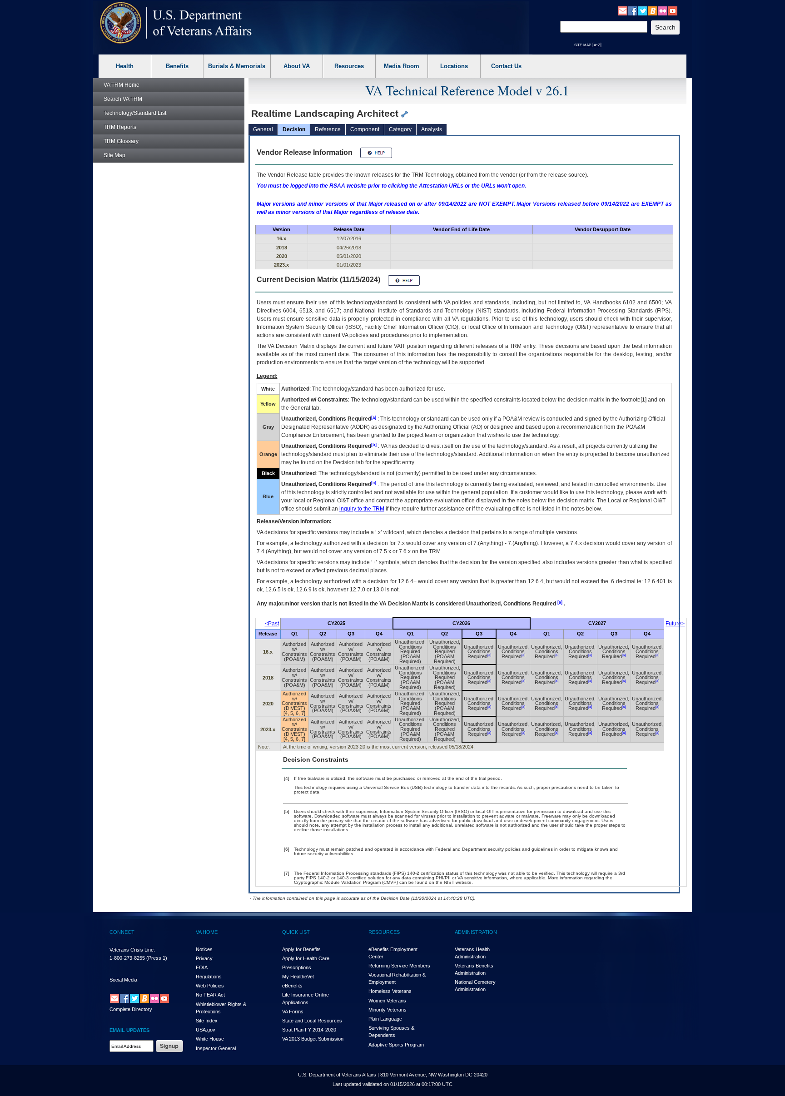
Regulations (209, 976)
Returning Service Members (399, 965)
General (263, 129)
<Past (272, 623)
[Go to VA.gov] (176, 22)
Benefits (177, 66)
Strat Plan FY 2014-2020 (309, 1029)
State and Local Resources (312, 1020)
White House (210, 1038)
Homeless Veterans (390, 991)
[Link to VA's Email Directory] (623, 10)
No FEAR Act (210, 994)
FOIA (202, 967)
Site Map (114, 155)
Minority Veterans (387, 1009)
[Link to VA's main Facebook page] (633, 10)
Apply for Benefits (301, 949)
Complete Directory (130, 1009)
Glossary (121, 141)
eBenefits (292, 985)
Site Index (207, 1020)
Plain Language (385, 1019)
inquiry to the (361, 509)
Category (400, 129)
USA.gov (205, 1029)
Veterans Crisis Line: (132, 949)
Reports (120, 127)
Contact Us (506, 66)
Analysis (431, 129)
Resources (349, 66)
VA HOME (207, 932)
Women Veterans (387, 1000)
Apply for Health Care (305, 958)
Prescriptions (296, 967)
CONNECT (121, 932)
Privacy (204, 958)
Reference (328, 129)
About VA (296, 66)
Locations (454, 66)
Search (123, 99)
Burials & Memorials (236, 66)
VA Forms (292, 1011)
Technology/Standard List (135, 113)
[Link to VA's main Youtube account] (673, 10)
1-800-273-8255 (127, 958)
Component (364, 129)
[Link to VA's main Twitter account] (643, 10)
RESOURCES (384, 932)
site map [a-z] (587, 44)
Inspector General (216, 1048)
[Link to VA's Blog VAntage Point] (653, 10)
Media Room (401, 66)
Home (121, 85)
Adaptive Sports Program (396, 1044)
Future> (675, 623)
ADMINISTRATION (476, 932)
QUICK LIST (296, 932)
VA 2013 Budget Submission (312, 1038)
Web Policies (210, 985)
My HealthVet (298, 976)
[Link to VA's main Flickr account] (663, 10)
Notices (204, 949)
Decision (294, 129)
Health (125, 66)
